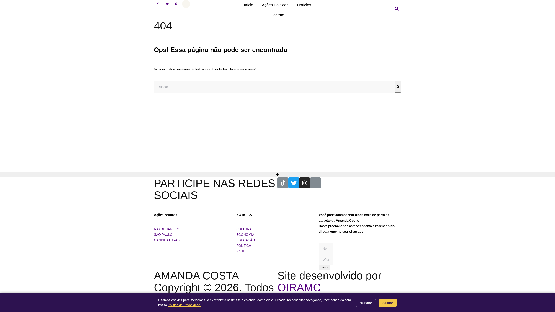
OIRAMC (299, 287)
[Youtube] (186, 4)
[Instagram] (177, 4)
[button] (396, 8)
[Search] (398, 87)
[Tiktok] (158, 4)
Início (248, 5)
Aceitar (387, 302)
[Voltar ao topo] (277, 174)
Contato (277, 15)
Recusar (366, 302)
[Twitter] (167, 4)
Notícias (304, 5)
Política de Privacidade (184, 305)
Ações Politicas (275, 5)
